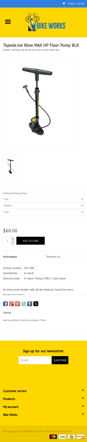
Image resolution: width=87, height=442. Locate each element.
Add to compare (30, 320)
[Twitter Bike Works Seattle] (43, 372)
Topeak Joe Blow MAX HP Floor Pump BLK (35, 49)
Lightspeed (65, 431)
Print (43, 320)
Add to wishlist (11, 320)
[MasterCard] (52, 436)
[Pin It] (17, 303)
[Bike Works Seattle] (51, 22)
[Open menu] (8, 21)
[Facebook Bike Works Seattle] (36, 372)
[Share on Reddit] (23, 303)
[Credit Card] (71, 436)
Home (6, 49)
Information (10, 256)
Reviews (53, 256)
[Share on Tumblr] (29, 303)
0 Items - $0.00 (75, 3)
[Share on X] (35, 303)
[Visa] (62, 436)
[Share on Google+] (11, 303)
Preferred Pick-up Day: (16, 193)
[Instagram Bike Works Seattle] (51, 372)
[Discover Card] (79, 436)
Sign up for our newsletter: (43, 351)
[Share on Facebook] (5, 303)
